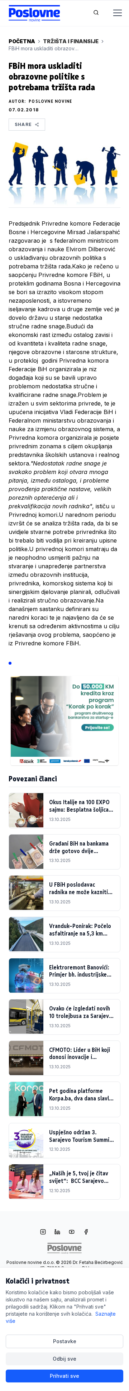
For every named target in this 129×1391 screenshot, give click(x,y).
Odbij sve (64, 1359)
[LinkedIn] (57, 1232)
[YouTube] (72, 1232)
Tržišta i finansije (71, 41)
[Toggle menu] (113, 13)
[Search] (96, 13)
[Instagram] (43, 1232)
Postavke (64, 1341)
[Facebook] (86, 1232)
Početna (22, 41)
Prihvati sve (64, 1376)
